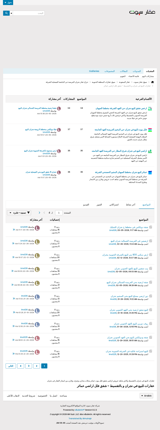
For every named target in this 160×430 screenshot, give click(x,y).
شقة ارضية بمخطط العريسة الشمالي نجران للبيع (37, 108)
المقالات (124, 71)
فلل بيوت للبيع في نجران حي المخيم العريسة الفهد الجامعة (121, 129)
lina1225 (112, 340)
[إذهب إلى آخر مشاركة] (13, 229)
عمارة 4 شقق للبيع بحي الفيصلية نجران (41, 172)
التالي (10, 365)
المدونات (137, 71)
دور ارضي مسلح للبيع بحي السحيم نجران (129, 296)
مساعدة (63, 395)
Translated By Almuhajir (80, 418)
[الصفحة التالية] (39, 212)
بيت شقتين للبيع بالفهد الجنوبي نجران (131, 268)
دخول (10, 2)
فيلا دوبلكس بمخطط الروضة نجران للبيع (40, 129)
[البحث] (6, 13)
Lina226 (112, 244)
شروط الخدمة (28, 395)
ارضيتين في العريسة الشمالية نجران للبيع (129, 240)
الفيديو (86, 204)
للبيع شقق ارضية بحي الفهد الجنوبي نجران (129, 309)
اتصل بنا (53, 395)
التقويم (122, 76)
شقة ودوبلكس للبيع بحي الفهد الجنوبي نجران (127, 337)
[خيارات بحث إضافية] (11, 13)
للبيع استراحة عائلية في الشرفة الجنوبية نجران (127, 351)
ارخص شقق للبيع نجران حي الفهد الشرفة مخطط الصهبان (121, 108)
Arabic (148, 395)
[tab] (146, 205)
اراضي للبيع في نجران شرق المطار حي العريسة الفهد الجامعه (119, 150)
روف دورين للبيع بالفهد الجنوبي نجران (131, 323)
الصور (99, 204)
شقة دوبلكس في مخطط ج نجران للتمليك (129, 227)
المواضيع (146, 204)
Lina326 (46, 110)
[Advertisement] (80, 45)
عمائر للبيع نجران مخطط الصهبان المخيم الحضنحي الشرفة (121, 172)
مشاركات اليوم (148, 76)
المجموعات (110, 71)
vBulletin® (79, 410)
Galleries (94, 71)
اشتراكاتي (114, 204)
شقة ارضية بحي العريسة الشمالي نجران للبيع (127, 282)
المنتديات (150, 71)
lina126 (113, 299)
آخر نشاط (130, 204)
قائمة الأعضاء (134, 76)
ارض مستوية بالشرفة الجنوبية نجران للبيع (40, 150)
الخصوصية (42, 395)
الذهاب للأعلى (13, 395)
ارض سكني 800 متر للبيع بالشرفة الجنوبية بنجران (125, 254)
